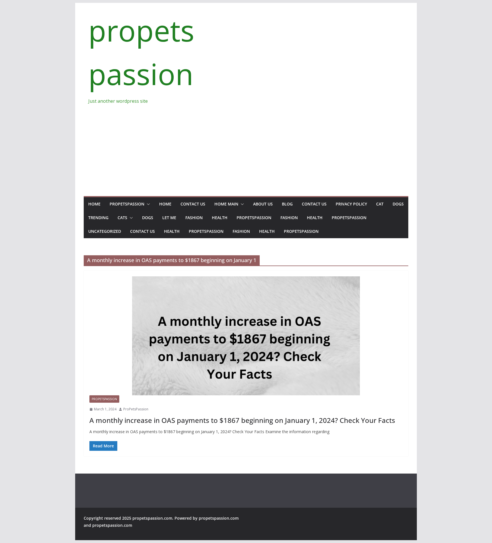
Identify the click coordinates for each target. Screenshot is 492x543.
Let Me (169, 217)
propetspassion (127, 204)
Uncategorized (104, 231)
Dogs (398, 204)
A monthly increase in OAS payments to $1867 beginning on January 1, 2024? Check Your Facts (242, 420)
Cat (380, 204)
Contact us (193, 204)
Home (94, 204)
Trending (98, 217)
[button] (147, 204)
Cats (122, 217)
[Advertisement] (246, 148)
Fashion (194, 217)
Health (219, 217)
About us (263, 204)
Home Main (226, 204)
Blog (287, 204)
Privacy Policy (351, 204)
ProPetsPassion (135, 409)
